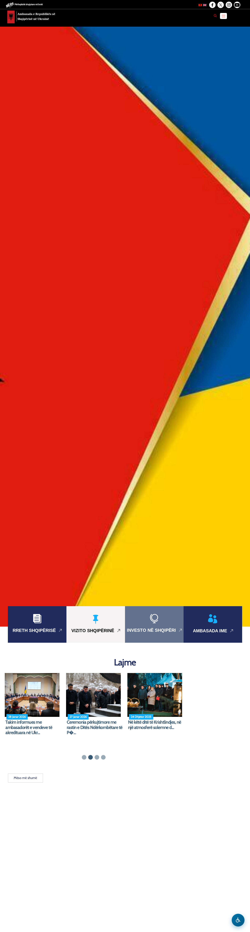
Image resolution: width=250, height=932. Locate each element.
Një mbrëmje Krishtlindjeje (28, 722)
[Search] (215, 15)
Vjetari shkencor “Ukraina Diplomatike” (150, 725)
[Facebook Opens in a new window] (212, 5)
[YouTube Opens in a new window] (237, 5)
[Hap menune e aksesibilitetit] (238, 920)
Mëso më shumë (25, 778)
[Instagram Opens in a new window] (229, 5)
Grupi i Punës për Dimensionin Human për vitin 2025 (93, 725)
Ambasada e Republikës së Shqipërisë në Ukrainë (36, 16)
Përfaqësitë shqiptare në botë (29, 4)
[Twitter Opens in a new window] (220, 5)
